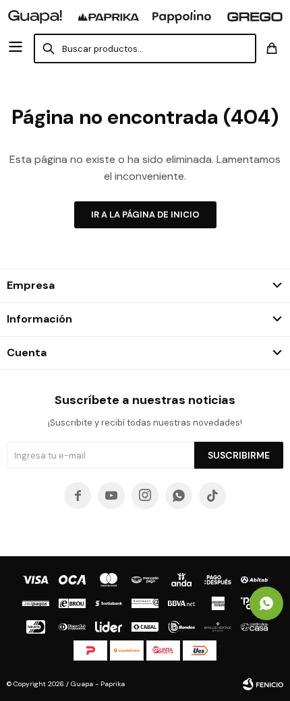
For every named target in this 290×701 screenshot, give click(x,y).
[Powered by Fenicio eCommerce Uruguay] (263, 684)
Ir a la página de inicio (145, 214)
